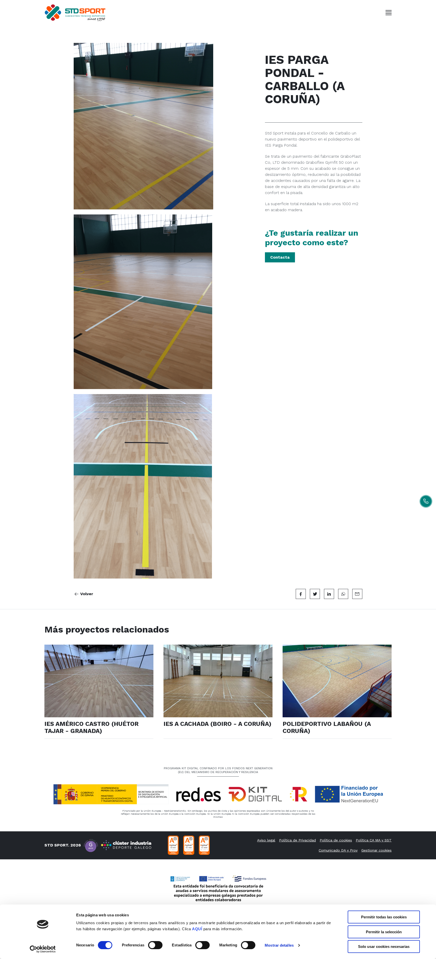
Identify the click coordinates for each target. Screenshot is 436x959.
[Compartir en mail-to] (357, 594)
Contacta (280, 257)
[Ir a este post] (98, 681)
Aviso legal (266, 840)
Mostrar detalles (279, 945)
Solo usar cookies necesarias (384, 946)
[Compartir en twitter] (315, 594)
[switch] (155, 945)
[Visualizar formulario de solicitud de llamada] (425, 501)
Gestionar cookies (376, 850)
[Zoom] (159, 126)
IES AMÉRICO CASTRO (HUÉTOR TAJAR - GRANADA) (91, 727)
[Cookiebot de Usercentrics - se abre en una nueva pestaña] (43, 949)
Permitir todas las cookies (384, 917)
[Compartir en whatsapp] (343, 594)
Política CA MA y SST (374, 840)
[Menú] (389, 13)
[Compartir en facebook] (301, 594)
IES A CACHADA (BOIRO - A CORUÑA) (217, 723)
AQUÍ (197, 929)
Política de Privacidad (297, 840)
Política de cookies (336, 840)
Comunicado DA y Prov (338, 850)
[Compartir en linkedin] (329, 594)
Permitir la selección (384, 932)
